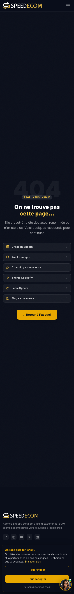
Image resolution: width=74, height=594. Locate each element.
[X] (29, 537)
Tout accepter (37, 578)
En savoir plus (33, 561)
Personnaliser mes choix (37, 587)
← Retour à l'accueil (37, 314)
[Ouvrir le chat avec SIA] (65, 584)
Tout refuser (37, 569)
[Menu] (68, 6)
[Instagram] (14, 537)
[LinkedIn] (37, 537)
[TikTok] (6, 537)
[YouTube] (21, 537)
